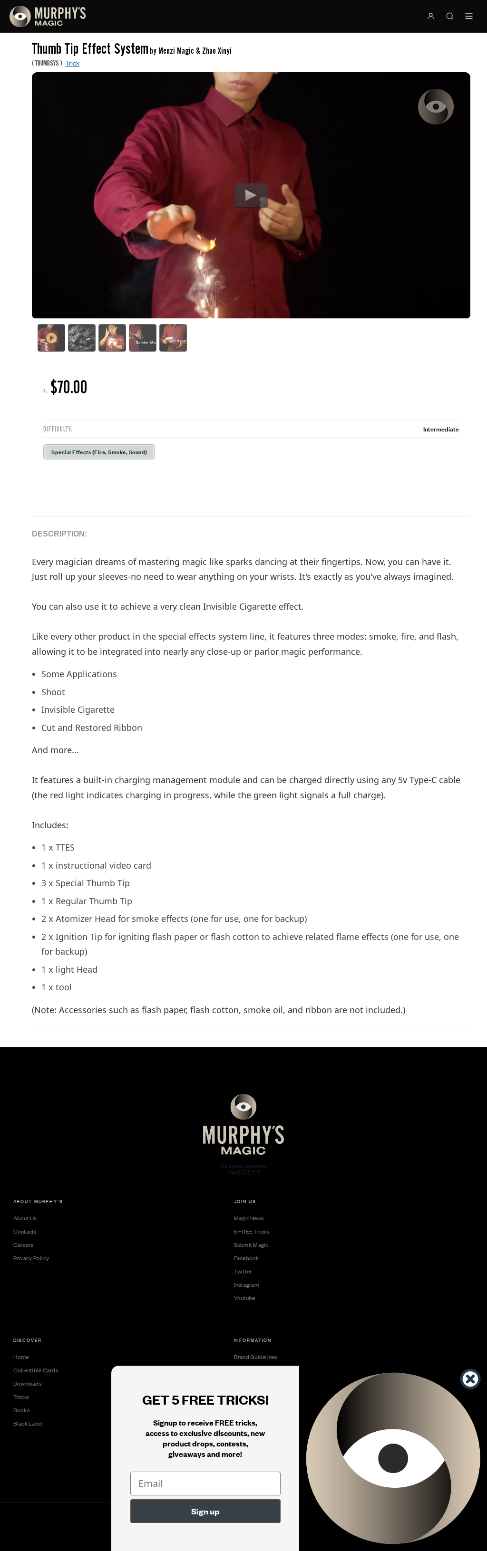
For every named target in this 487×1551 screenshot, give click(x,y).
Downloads (27, 1383)
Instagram (246, 1284)
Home (21, 1356)
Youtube (244, 1297)
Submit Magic (251, 1244)
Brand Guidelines (256, 1356)
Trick (72, 62)
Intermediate (441, 428)
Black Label (28, 1423)
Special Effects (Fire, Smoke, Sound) (99, 451)
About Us (25, 1218)
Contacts (25, 1231)
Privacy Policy (31, 1258)
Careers (23, 1244)
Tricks (21, 1396)
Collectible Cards (35, 1370)
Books (21, 1410)
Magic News (249, 1218)
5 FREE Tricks (252, 1231)
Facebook (246, 1258)
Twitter (243, 1271)
